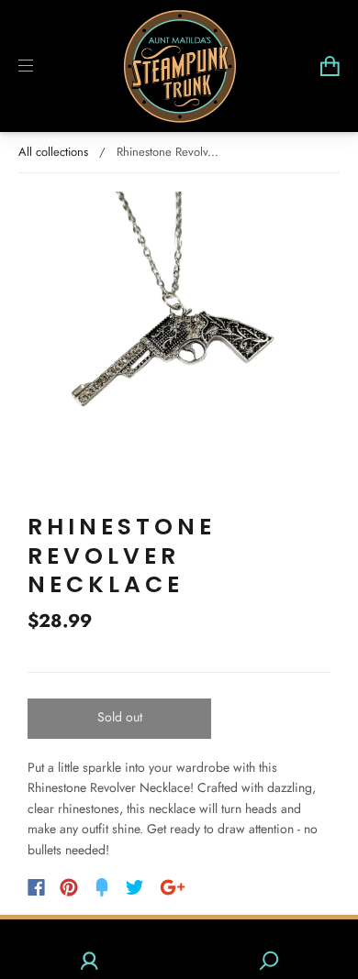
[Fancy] (101, 887)
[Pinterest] (68, 887)
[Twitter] (134, 887)
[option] (179, 343)
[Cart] (330, 66)
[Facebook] (36, 887)
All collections (53, 151)
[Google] (172, 887)
